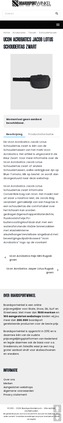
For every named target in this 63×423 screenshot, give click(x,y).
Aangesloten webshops (18, 387)
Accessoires (19, 32)
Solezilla (28, 346)
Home (7, 32)
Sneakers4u (11, 346)
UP (57, 409)
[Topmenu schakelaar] (58, 25)
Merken (8, 383)
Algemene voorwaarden (19, 391)
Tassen (32, 32)
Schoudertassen (48, 32)
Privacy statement (15, 394)
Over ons (9, 379)
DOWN (57, 417)
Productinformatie (41, 134)
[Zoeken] (56, 13)
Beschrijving (14, 134)
